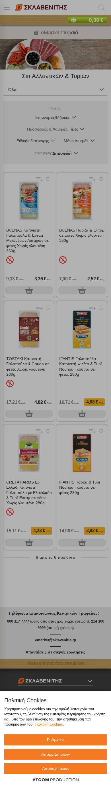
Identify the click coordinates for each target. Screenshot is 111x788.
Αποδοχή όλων (55, 768)
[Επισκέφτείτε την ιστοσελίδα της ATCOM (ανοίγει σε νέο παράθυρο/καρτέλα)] (55, 780)
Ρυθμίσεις (55, 739)
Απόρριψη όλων (55, 754)
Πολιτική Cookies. (49, 724)
